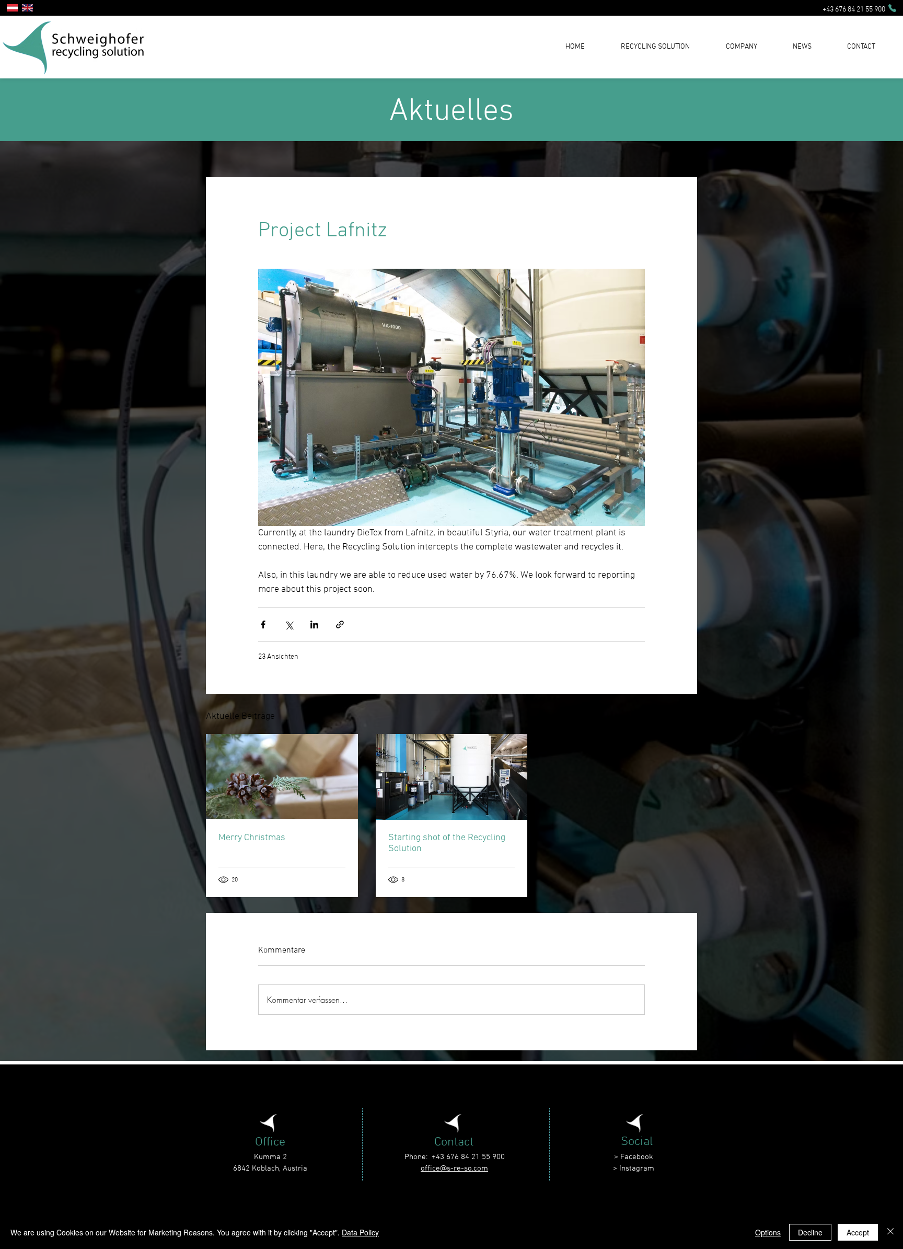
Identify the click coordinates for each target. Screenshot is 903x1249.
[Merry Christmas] (282, 776)
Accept (858, 1232)
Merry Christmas (251, 837)
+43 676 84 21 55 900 (853, 9)
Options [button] (768, 1232)
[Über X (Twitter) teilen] (289, 624)
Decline (810, 1232)
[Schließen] (890, 1232)
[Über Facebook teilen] (263, 624)
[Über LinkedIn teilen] (314, 624)
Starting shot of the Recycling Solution (446, 843)
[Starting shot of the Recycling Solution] (452, 777)
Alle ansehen (676, 715)
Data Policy (360, 1232)
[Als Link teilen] (340, 624)
